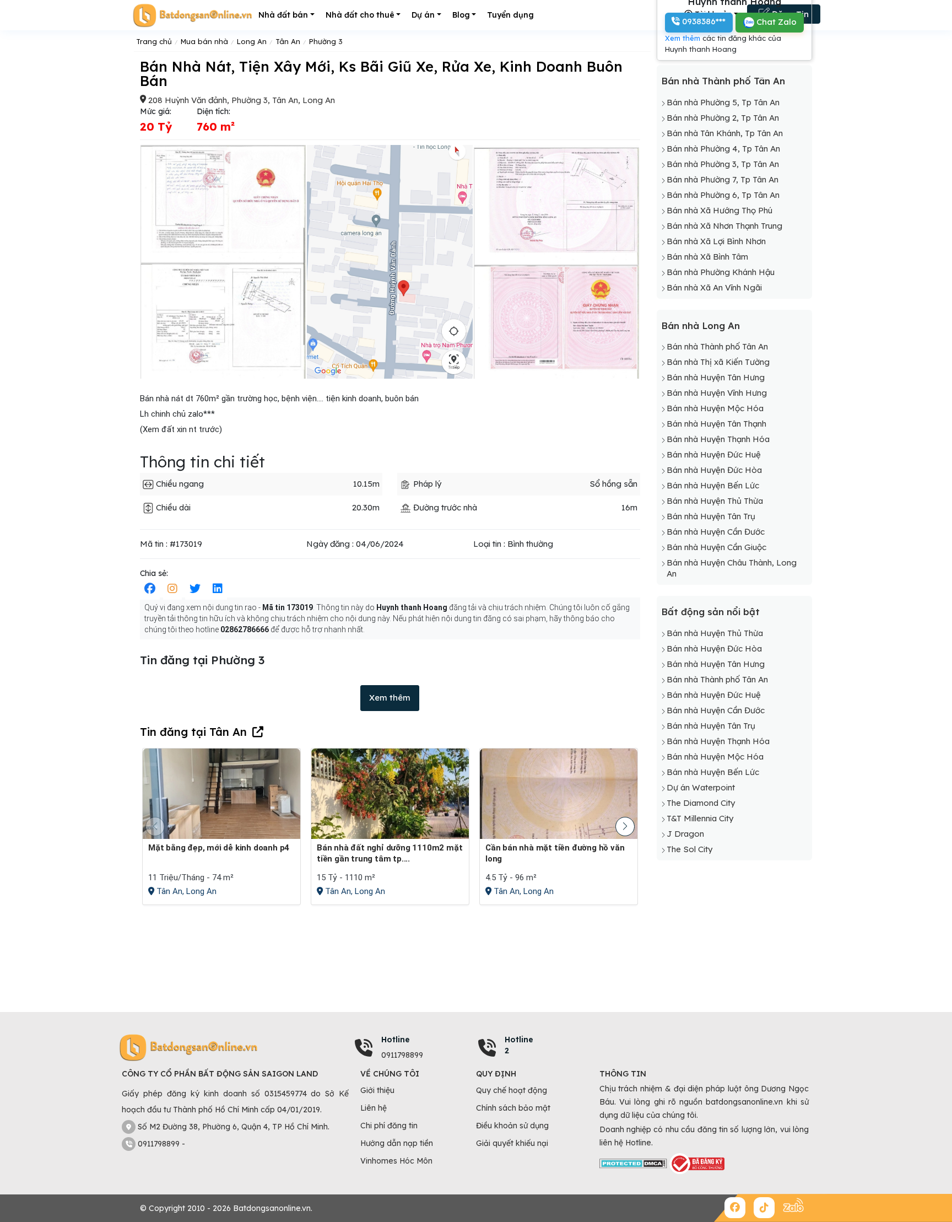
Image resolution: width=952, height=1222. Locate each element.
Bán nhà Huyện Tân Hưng (716, 377)
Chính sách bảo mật (513, 1108)
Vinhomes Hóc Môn (396, 1161)
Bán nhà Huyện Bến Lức (713, 485)
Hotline (395, 1040)
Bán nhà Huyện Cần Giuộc (716, 547)
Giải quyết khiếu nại (512, 1143)
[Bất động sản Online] (192, 15)
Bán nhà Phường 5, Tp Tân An (723, 102)
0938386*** (703, 21)
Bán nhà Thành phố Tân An (723, 81)
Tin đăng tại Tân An (193, 732)
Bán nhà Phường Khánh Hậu (721, 272)
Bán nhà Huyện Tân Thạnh (716, 423)
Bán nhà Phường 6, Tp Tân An (723, 195)
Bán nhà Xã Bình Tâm (707, 256)
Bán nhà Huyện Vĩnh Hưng (717, 392)
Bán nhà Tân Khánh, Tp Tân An (725, 133)
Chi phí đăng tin (389, 1126)
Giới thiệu (377, 1090)
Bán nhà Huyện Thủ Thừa (715, 501)
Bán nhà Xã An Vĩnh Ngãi (714, 287)
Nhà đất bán (283, 15)
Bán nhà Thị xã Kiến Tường (718, 362)
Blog (461, 15)
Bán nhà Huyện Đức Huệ (714, 454)
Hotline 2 (519, 1045)
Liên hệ (373, 1108)
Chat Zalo (775, 22)
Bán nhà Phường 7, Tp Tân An (722, 179)
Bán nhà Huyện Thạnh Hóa (718, 439)
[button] (625, 826)
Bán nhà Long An (700, 325)
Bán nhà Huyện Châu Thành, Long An (732, 568)
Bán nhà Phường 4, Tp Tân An (723, 148)
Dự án (423, 15)
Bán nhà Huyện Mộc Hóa (715, 408)
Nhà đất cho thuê (360, 15)
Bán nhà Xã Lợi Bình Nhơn (716, 241)
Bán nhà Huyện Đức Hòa (714, 470)
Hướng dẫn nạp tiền (396, 1143)
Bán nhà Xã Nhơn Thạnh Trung (724, 225)
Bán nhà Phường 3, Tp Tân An (723, 164)
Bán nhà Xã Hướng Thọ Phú (719, 210)
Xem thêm (389, 697)
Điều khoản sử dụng (512, 1126)
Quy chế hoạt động (511, 1090)
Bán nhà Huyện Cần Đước (716, 531)
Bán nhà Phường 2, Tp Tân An (723, 117)
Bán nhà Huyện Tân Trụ (711, 516)
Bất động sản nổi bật (710, 611)
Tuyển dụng (510, 15)
